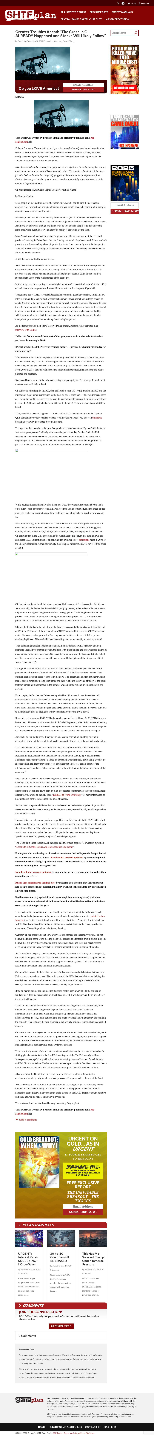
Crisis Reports (98, 12)
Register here (61, 1327)
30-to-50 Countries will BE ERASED (59, 1257)
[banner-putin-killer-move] (125, 93)
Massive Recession (117, 19)
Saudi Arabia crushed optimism (67, 858)
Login (133, 3)
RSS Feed (110, 1428)
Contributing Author (25, 41)
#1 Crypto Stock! (74, 12)
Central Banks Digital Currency (81, 19)
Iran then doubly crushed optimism (33, 872)
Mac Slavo (24, 1270)
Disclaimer (90, 1434)
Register (145, 3)
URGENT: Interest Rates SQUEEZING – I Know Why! (28, 1259)
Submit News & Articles (65, 1428)
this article (97, 418)
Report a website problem (74, 1434)
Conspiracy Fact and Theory (64, 41)
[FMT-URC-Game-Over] (125, 148)
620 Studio (57, 1434)
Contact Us (93, 1428)
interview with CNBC (25, 330)
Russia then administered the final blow (35, 883)
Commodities (48, 41)
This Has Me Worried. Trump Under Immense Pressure (93, 1259)
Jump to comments (27, 1120)
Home (42, 1428)
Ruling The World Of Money (67, 795)
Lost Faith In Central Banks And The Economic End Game (44, 847)
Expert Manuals (122, 12)
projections (84, 540)
